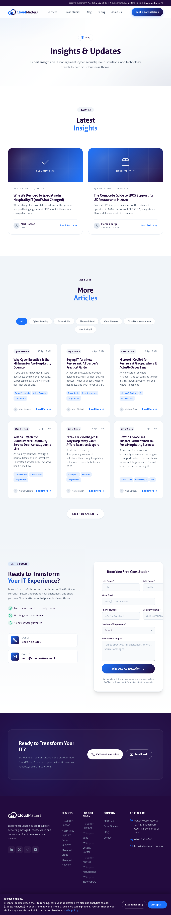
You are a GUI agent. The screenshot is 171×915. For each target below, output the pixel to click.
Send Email (141, 754)
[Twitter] (19, 849)
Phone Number (109, 609)
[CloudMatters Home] (23, 12)
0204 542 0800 (99, 3)
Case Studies (73, 12)
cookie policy (70, 910)
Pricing (101, 12)
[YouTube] (35, 849)
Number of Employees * (114, 624)
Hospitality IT (85, 329)
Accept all (157, 904)
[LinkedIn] (11, 849)
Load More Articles (83, 513)
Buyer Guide (64, 321)
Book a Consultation (147, 12)
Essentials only (134, 904)
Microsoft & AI (87, 321)
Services (52, 12)
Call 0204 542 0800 (107, 754)
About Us (116, 12)
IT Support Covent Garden (88, 847)
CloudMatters (111, 321)
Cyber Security (40, 321)
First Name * (108, 581)
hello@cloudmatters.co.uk (148, 846)
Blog (89, 12)
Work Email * (108, 595)
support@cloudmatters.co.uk (126, 3)
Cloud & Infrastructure (139, 321)
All (21, 321)
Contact (108, 837)
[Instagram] (27, 849)
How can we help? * (112, 638)
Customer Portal (152, 3)
